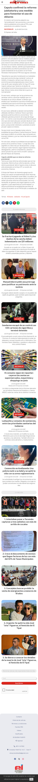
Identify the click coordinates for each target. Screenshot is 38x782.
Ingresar (20, 740)
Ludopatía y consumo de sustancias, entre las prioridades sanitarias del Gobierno (19, 423)
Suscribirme (19, 683)
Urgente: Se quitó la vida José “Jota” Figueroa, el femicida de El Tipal (19, 625)
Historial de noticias (19, 720)
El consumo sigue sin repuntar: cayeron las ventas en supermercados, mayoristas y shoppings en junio (19, 377)
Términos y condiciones (19, 723)
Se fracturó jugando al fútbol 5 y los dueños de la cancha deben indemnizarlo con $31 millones (19, 239)
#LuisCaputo (25, 197)
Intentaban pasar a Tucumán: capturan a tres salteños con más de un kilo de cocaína (19, 522)
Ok (31, 779)
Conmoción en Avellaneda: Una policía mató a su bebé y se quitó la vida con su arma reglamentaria (19, 471)
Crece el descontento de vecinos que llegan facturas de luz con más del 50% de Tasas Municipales (19, 556)
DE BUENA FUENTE (19, 737)
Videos (19, 730)
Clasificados (19, 734)
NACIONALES (8, 29)
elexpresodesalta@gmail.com (19, 753)
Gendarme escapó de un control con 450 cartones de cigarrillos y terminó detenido (19, 328)
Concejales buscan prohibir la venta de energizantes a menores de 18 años (19, 591)
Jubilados (17, 197)
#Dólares (10, 197)
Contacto (19, 717)
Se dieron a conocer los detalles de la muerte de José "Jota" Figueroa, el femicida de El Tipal (19, 660)
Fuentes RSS (19, 727)
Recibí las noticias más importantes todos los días (19, 671)
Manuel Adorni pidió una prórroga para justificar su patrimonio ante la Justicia (19, 284)
